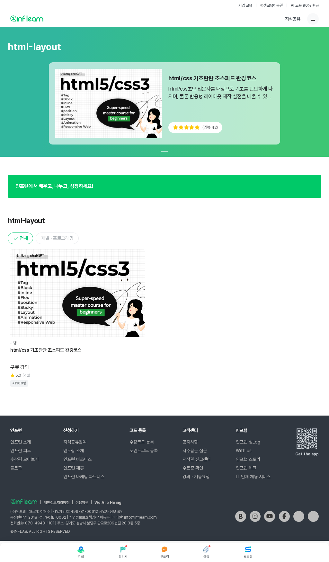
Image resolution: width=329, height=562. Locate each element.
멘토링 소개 (73, 450)
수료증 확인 (192, 467)
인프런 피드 (20, 450)
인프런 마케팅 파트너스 (83, 476)
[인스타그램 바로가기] (255, 516)
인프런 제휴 (73, 467)
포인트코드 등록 (143, 450)
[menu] (313, 19)
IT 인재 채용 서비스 (253, 476)
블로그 (16, 467)
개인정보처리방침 (56, 502)
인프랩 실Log (248, 441)
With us (244, 450)
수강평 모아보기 (24, 459)
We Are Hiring (107, 502)
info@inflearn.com (140, 517)
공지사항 (190, 441)
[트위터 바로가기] (298, 516)
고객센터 (190, 430)
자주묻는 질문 (194, 450)
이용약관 (82, 502)
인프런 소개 (20, 441)
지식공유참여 (74, 441)
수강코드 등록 (141, 441)
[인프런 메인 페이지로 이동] (26, 18)
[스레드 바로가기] (313, 516)
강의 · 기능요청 (195, 476)
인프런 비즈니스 (77, 459)
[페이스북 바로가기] (284, 516)
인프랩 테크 (246, 467)
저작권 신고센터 (196, 459)
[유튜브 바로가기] (269, 516)
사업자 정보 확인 (111, 511)
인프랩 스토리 (248, 459)
